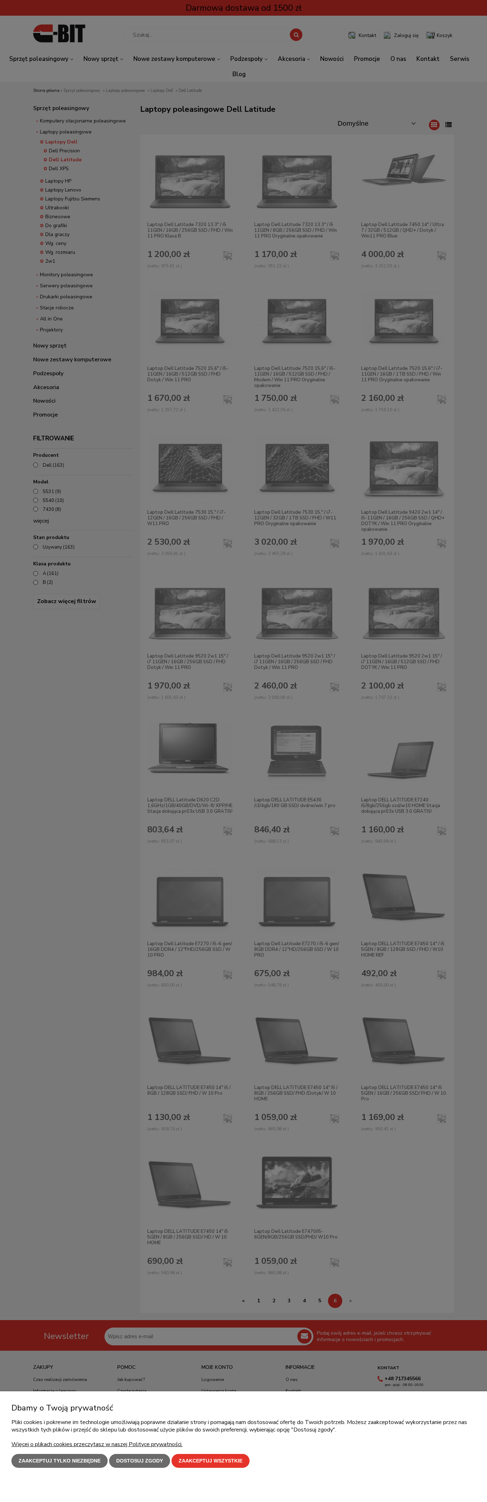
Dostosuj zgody (139, 1461)
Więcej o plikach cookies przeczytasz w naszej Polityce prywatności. (97, 1444)
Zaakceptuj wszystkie (210, 1461)
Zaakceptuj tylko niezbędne (60, 1461)
